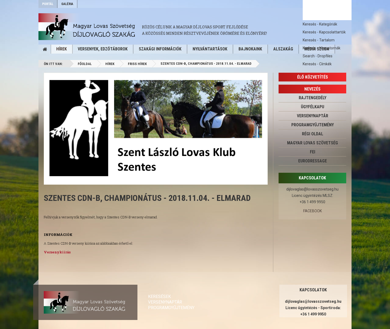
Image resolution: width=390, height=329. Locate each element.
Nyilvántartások (210, 48)
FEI (312, 151)
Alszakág (283, 48)
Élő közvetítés (312, 77)
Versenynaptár (165, 302)
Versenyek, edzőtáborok (103, 48)
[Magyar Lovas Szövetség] (90, 26)
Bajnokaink (250, 48)
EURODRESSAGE (312, 160)
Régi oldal (312, 133)
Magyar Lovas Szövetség (312, 142)
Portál (47, 4)
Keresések (159, 296)
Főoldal (85, 64)
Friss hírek (137, 64)
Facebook (312, 211)
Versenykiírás (57, 252)
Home (44, 49)
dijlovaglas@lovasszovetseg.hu (312, 189)
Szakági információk (160, 48)
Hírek (61, 48)
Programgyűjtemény (312, 124)
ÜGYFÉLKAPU (312, 106)
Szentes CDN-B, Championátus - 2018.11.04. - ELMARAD (147, 198)
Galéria (67, 4)
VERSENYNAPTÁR (312, 115)
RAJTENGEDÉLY (312, 97)
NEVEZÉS (312, 89)
